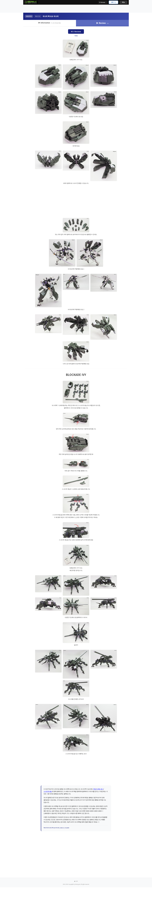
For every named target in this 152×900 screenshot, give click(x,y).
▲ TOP (76, 881)
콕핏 (94, 789)
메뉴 (123, 2)
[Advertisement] (76, 9)
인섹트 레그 (99, 789)
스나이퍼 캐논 (48, 791)
